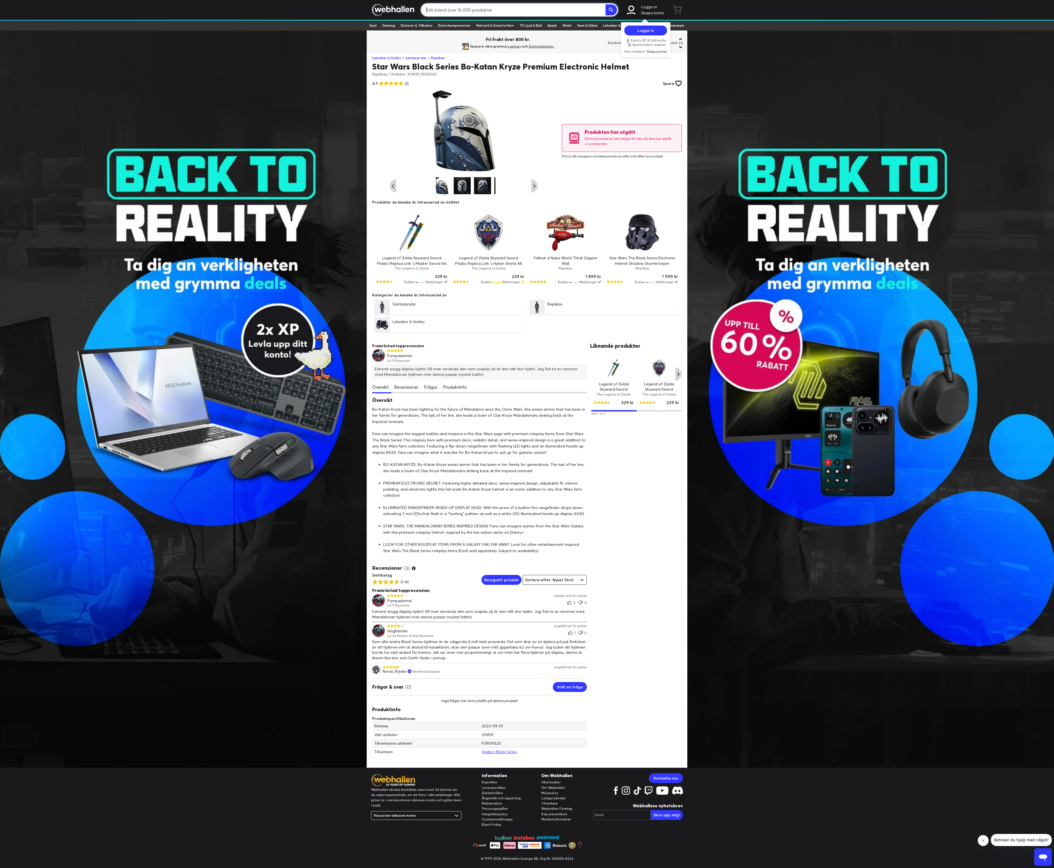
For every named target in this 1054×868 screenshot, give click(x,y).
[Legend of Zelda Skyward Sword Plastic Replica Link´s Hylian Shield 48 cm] (488, 232)
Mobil (567, 25)
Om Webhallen (553, 788)
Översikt (380, 387)
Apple (552, 25)
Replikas (438, 58)
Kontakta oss (666, 778)
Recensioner (406, 387)
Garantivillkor (492, 793)
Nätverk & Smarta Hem (495, 25)
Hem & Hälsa (587, 25)
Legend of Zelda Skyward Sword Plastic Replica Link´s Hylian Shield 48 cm (488, 263)
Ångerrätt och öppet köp (501, 798)
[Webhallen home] (392, 9)
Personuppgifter (495, 808)
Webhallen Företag (556, 808)
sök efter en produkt (647, 156)
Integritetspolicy (495, 814)
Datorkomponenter (454, 25)
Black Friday (491, 824)
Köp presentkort (554, 814)
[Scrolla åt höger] (534, 186)
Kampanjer (675, 25)
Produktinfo (455, 387)
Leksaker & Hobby (617, 25)
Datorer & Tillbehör (417, 25)
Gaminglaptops (541, 46)
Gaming (388, 25)
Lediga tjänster (553, 798)
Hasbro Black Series (499, 751)
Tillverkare (549, 803)
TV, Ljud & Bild (531, 25)
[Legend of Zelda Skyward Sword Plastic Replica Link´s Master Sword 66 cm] (411, 232)
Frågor (431, 387)
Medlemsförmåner (556, 819)
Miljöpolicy (549, 793)
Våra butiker (550, 782)
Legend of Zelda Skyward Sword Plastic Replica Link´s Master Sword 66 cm (412, 263)
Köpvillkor (489, 782)
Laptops (514, 46)
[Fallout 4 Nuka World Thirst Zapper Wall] (565, 232)
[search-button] (611, 9)
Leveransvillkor (494, 788)
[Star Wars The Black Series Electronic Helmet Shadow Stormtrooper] (642, 232)
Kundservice (618, 43)
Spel (373, 25)
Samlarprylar (416, 58)
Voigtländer (397, 631)
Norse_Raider (395, 671)
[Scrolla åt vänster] (393, 186)
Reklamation (492, 803)
